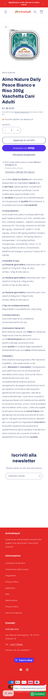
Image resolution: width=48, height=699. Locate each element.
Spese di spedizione (21, 112)
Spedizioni (10, 588)
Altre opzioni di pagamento (24, 155)
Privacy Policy (11, 582)
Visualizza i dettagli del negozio (20, 172)
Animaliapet (19, 691)
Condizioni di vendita (15, 563)
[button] (6, 12)
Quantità (6, 125)
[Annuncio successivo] (43, 4)
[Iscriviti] (39, 476)
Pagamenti (10, 576)
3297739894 (16, 644)
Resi (7, 594)
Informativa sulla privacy (17, 569)
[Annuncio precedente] (5, 4)
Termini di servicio (13, 613)
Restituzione (11, 600)
